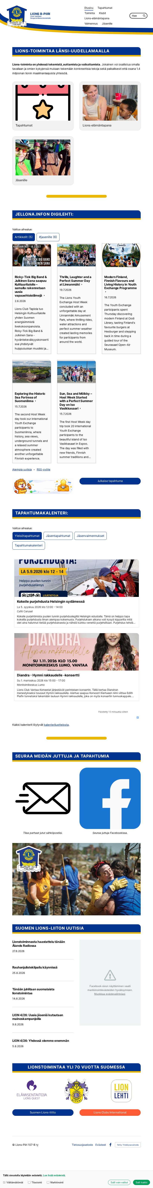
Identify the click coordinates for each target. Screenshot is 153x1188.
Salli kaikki (141, 1182)
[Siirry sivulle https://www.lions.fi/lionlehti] (121, 1091)
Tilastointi (37, 1182)
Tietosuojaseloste (82, 1144)
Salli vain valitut (119, 1182)
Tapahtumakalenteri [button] (29, 545)
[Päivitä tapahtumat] (138, 717)
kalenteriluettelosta (56, 724)
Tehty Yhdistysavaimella (128, 1145)
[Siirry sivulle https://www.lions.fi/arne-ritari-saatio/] (76, 1091)
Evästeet (100, 1144)
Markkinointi (56, 1182)
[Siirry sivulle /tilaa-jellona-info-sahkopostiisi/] (43, 798)
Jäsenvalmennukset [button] (90, 536)
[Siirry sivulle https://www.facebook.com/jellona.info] (110, 798)
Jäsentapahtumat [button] (58, 536)
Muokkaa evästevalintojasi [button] (109, 993)
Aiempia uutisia (22, 469)
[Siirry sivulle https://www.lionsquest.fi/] (31, 1090)
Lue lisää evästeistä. (54, 1175)
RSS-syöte (43, 469)
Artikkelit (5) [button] (24, 237)
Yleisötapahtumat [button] (27, 536)
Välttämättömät (15, 1182)
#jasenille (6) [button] (48, 237)
